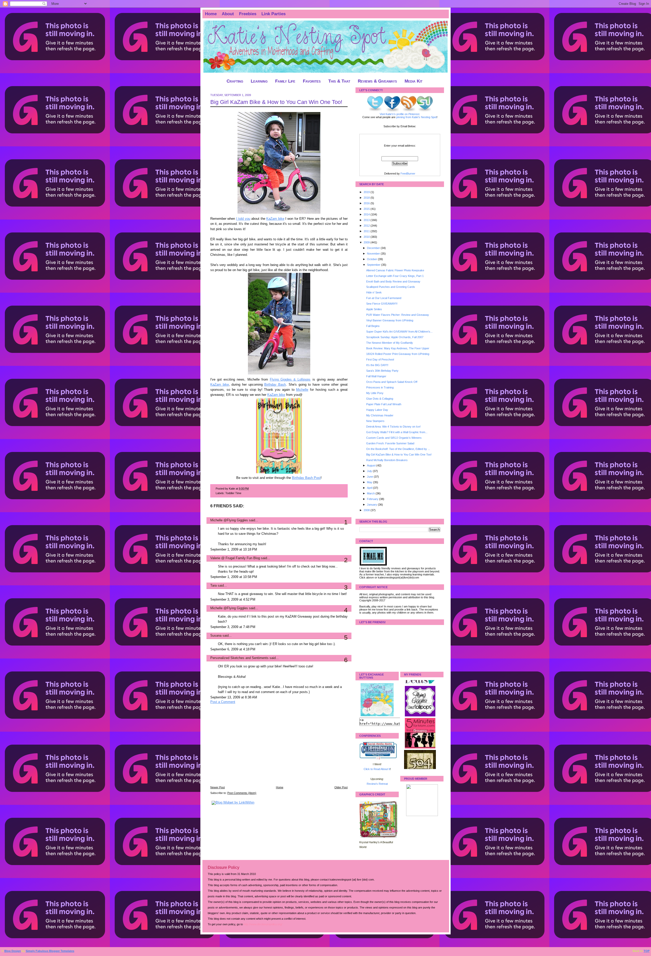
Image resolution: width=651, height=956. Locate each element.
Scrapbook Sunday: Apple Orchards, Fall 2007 (394, 337)
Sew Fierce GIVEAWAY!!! (381, 303)
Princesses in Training (380, 387)
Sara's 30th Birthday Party (382, 370)
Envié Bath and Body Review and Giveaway (393, 281)
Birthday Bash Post (306, 478)
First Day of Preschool (380, 359)
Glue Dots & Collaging (379, 398)
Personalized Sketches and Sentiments (239, 658)
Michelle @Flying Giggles (229, 520)
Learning (259, 81)
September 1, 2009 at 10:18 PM (233, 549)
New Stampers (375, 420)
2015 (367, 208)
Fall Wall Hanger (376, 376)
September (374, 264)
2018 (367, 197)
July (370, 471)
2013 (367, 220)
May (370, 482)
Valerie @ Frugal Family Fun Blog (235, 558)
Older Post (341, 787)
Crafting (235, 81)
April (370, 487)
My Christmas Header (379, 415)
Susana (215, 635)
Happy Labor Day (377, 409)
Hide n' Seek (374, 292)
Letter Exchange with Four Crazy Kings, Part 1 (395, 275)
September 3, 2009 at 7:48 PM (232, 627)
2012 (367, 225)
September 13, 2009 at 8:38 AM (233, 697)
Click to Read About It (377, 769)
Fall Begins (373, 325)
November (374, 253)
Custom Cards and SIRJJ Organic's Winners (394, 437)
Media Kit (413, 81)
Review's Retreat (377, 783)
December (374, 247)
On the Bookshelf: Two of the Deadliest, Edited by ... (398, 448)
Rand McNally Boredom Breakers (387, 460)
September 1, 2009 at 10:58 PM (233, 577)
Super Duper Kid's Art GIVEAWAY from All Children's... (399, 331)
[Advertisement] (248, 748)
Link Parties (273, 13)
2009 (367, 242)
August (371, 465)
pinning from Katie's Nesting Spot (416, 117)
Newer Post (217, 787)
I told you (243, 219)
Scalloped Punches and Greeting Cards (390, 286)
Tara (213, 585)
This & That (339, 81)
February (373, 498)
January (372, 504)
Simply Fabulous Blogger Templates (50, 950)
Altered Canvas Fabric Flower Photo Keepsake (395, 270)
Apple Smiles (374, 309)
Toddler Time (233, 493)
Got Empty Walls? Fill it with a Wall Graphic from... (396, 432)
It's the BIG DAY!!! (377, 365)
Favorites (312, 81)
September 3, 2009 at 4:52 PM (232, 599)
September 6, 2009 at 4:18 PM (232, 649)
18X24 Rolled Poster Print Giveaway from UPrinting (397, 353)
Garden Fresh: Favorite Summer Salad (390, 443)
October (372, 259)
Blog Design (12, 950)
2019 (367, 192)
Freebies (247, 13)
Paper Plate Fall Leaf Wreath (383, 404)
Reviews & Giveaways (377, 81)
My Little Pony (374, 393)
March (371, 493)
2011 (367, 231)
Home (211, 13)
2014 (367, 214)
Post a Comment (222, 702)
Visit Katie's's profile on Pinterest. (400, 114)
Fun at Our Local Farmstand (383, 298)
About (228, 13)
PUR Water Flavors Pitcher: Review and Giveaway (397, 314)
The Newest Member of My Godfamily (389, 342)
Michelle (302, 389)
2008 (367, 510)
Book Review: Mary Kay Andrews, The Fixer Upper (397, 348)
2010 (367, 236)
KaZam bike (275, 219)
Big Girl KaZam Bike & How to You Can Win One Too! (276, 102)
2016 (367, 203)
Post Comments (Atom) (241, 792)
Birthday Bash (275, 384)
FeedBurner (408, 173)
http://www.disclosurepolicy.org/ (263, 924)
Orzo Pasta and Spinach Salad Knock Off (391, 381)
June (370, 476)
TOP (646, 950)
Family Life (285, 81)
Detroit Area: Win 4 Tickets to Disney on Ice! (393, 426)
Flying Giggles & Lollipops (290, 379)
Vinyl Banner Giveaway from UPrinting (389, 320)
